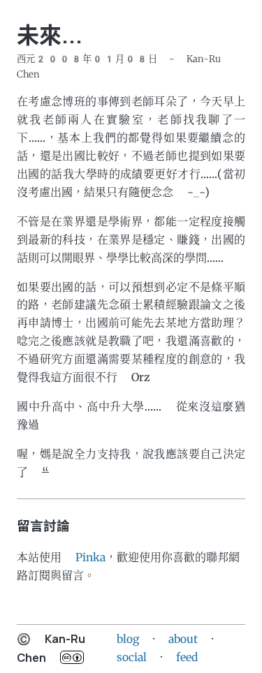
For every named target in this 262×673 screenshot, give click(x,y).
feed (187, 657)
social (132, 657)
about (183, 639)
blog (128, 639)
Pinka (90, 557)
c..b (72, 657)
